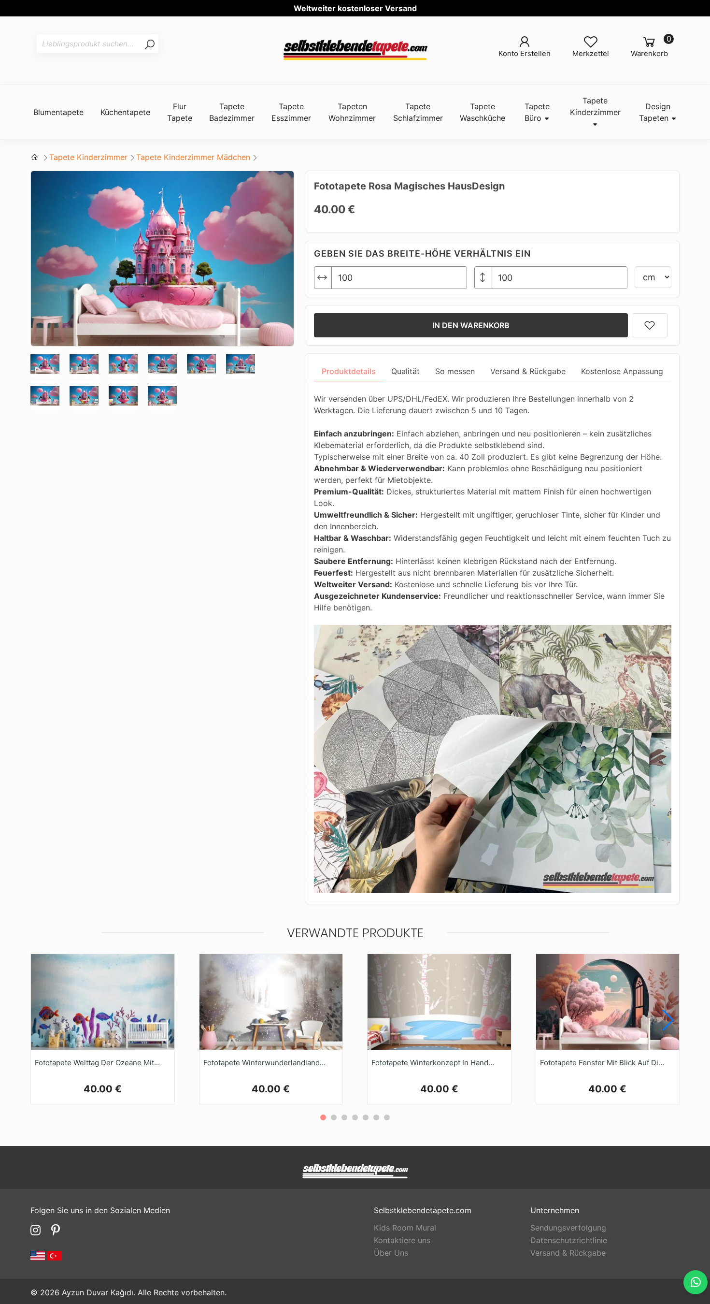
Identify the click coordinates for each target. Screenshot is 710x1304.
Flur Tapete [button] (179, 112)
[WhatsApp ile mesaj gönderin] (695, 1282)
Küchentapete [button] (125, 112)
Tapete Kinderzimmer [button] (595, 106)
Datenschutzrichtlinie (568, 1240)
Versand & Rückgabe (568, 1253)
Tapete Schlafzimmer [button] (418, 112)
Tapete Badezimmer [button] (232, 112)
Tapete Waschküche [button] (482, 112)
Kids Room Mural (405, 1227)
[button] (668, 1020)
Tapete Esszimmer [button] (291, 112)
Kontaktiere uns (402, 1240)
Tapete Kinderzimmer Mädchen (193, 157)
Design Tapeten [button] (655, 112)
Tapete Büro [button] (537, 112)
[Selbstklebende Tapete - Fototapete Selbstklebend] (354, 50)
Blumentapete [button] (58, 112)
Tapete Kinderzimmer (88, 157)
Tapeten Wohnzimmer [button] (352, 112)
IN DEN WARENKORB (471, 325)
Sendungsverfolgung (568, 1227)
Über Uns (391, 1253)
